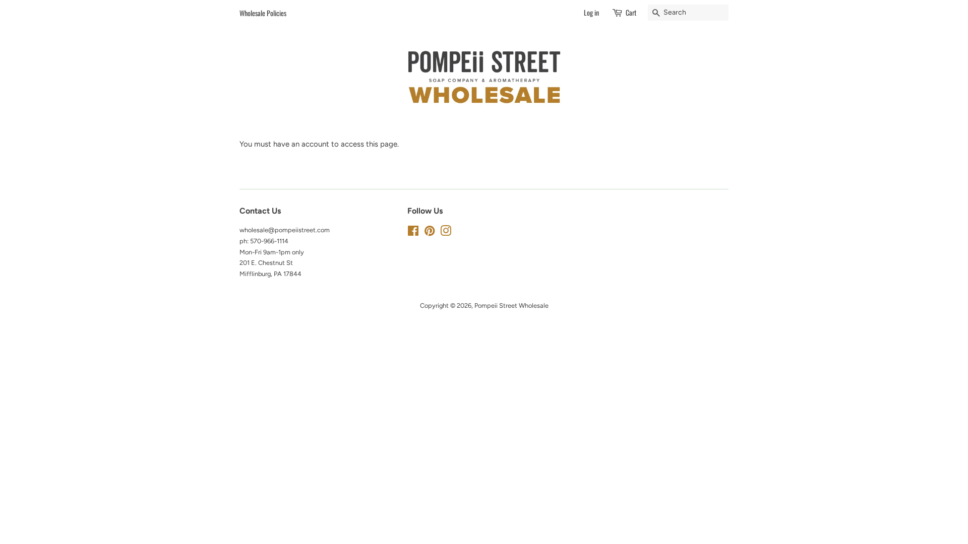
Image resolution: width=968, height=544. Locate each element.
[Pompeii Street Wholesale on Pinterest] (429, 233)
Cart (631, 12)
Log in (591, 12)
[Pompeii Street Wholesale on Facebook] (413, 233)
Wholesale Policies (262, 13)
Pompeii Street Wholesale (511, 305)
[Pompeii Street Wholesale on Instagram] (445, 233)
